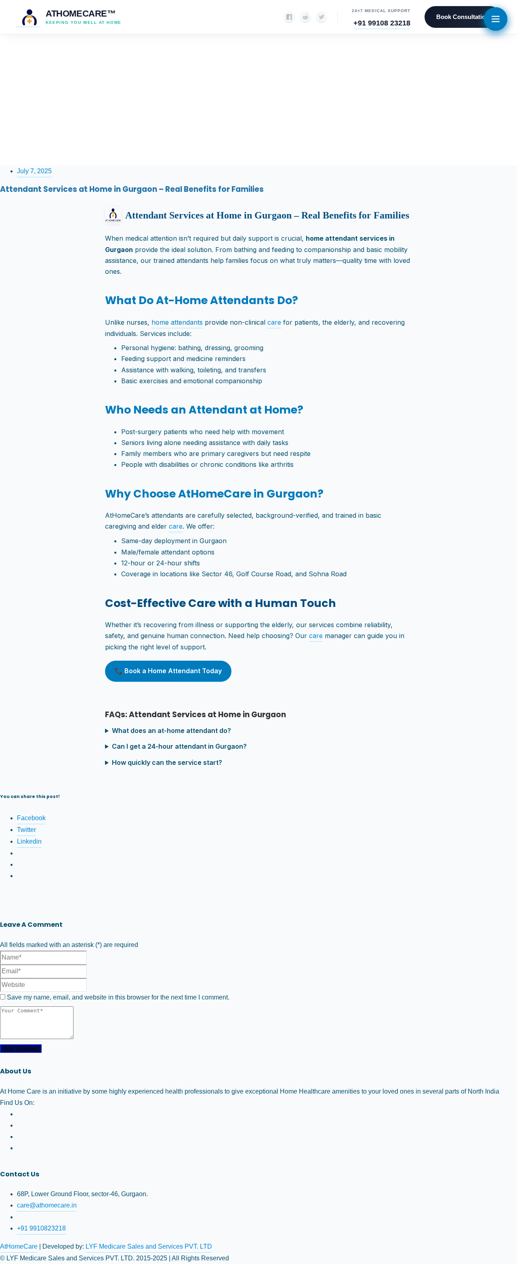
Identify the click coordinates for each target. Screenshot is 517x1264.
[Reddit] (305, 17)
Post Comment (20, 1049)
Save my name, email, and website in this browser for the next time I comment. (118, 997)
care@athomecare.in (47, 1205)
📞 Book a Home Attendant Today (168, 671)
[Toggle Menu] (495, 19)
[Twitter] (321, 17)
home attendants (177, 322)
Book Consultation (462, 16)
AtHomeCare (19, 1246)
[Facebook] (289, 17)
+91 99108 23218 (381, 23)
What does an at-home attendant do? (171, 730)
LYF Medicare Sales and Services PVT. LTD (149, 1246)
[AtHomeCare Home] (28, 17)
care (274, 322)
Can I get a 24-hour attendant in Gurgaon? (179, 746)
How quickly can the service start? (167, 762)
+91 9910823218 (41, 1228)
